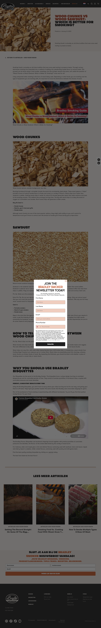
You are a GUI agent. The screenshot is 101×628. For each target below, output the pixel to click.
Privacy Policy (51, 340)
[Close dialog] (66, 281)
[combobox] (38, 327)
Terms (58, 340)
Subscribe (50, 344)
